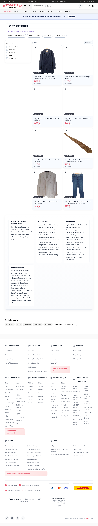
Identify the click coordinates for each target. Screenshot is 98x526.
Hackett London (34, 35)
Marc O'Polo (9, 426)
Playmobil (8, 409)
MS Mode (19, 420)
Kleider (30, 389)
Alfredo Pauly (20, 402)
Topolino (18, 414)
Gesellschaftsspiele (65, 392)
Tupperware (27, 324)
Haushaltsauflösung (59, 500)
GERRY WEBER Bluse (86, 388)
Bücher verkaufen (11, 452)
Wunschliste (77, 359)
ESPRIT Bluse (75, 424)
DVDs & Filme (63, 387)
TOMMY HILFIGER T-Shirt (77, 397)
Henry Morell (60, 35)
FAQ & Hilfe (8, 351)
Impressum (54, 359)
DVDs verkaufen (32, 459)
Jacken (40, 386)
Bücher (63, 383)
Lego (6, 399)
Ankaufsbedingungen (12, 363)
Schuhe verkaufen (11, 456)
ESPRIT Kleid (77, 419)
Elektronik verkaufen (80, 446)
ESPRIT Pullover (87, 403)
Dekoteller (54, 410)
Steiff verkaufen (32, 446)
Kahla (7, 396)
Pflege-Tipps (77, 449)
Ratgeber (54, 446)
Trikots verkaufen (11, 449)
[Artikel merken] (34, 47)
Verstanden (71, 16)
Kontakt (7, 355)
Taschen (53, 396)
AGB (52, 355)
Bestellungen (77, 355)
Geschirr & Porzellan (54, 406)
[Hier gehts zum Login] (84, 6)
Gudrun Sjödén (18, 394)
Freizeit (50, 11)
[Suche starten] (80, 6)
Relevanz (88, 42)
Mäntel (40, 389)
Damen (16, 11)
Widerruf (53, 363)
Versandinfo (9, 359)
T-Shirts (30, 383)
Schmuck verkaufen (33, 466)
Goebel (19, 324)
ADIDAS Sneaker (87, 422)
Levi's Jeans (88, 412)
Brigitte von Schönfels (16, 35)
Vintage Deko (65, 402)
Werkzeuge (65, 398)
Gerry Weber (48, 324)
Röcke (40, 383)
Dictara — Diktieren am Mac (37, 371)
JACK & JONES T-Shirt (76, 405)
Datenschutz (55, 351)
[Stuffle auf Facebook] (12, 518)
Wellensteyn (37, 324)
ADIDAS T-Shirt (76, 412)
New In (7, 11)
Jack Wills (47, 35)
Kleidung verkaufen (11, 446)
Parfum (63, 395)
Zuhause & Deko (54, 401)
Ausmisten (55, 504)
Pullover (30, 386)
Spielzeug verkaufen (34, 456)
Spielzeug (59, 11)
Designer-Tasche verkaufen (60, 455)
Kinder (34, 11)
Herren (25, 11)
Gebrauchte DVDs (65, 412)
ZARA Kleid (77, 416)
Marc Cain (19, 398)
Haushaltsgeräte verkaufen (36, 469)
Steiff (7, 386)
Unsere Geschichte (34, 355)
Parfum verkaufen (33, 462)
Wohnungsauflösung (59, 502)
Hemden (30, 396)
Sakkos (40, 393)
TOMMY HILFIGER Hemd (87, 396)
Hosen (30, 403)
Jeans (30, 399)
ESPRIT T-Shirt (76, 387)
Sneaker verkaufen (11, 459)
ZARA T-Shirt (77, 392)
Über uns (31, 351)
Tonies (7, 406)
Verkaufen (38, 6)
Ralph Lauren (9, 423)
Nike (6, 416)
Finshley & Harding (19, 406)
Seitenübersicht (71, 324)
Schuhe (41, 399)
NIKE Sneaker (87, 417)
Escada (18, 383)
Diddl (6, 383)
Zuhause (42, 11)
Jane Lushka (20, 386)
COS (17, 424)
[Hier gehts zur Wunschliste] (89, 6)
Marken (67, 11)
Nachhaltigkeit (32, 367)
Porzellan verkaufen (34, 452)
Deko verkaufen (10, 462)
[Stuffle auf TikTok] (23, 518)
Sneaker (41, 403)
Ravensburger (9, 403)
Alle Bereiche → (65, 417)
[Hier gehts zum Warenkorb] (93, 6)
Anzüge (41, 396)
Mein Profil (77, 351)
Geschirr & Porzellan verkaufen (12, 467)
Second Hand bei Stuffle (36, 359)
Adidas (7, 413)
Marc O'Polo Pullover (88, 408)
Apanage (18, 410)
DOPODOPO (20, 417)
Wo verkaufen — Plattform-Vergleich (60, 450)
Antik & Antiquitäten (65, 406)
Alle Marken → (59, 324)
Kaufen (27, 6)
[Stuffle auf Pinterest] (17, 518)
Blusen (30, 393)
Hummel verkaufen (33, 449)
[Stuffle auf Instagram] (7, 518)
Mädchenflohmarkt (30, 499)
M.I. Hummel (9, 324)
